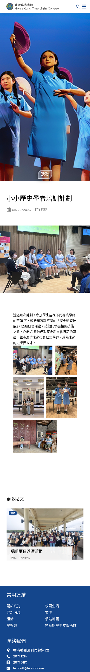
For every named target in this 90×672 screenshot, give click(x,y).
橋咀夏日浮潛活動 (26, 551)
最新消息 (14, 612)
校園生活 (52, 606)
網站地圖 (52, 619)
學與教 (12, 625)
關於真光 (14, 606)
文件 (48, 612)
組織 (10, 619)
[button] (84, 6)
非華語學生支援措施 (60, 625)
